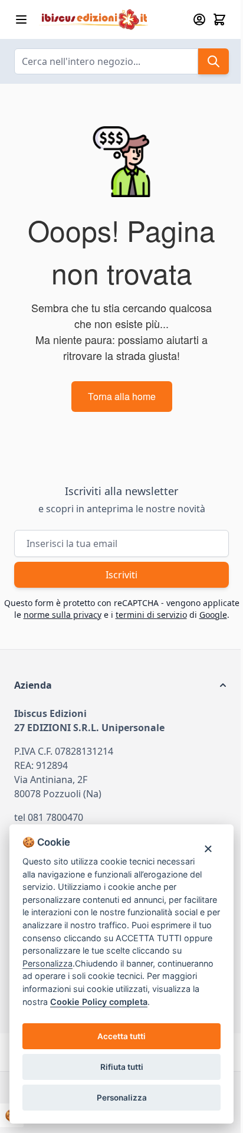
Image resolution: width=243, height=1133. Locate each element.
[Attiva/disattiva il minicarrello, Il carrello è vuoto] (219, 19)
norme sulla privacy (62, 614)
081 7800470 (55, 817)
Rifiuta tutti (121, 1067)
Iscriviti (121, 574)
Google (213, 614)
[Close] (208, 848)
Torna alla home (122, 396)
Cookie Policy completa (98, 1002)
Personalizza (122, 1097)
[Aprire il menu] (21, 19)
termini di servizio (151, 614)
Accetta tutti (121, 1036)
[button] (121, 685)
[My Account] (199, 19)
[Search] (213, 61)
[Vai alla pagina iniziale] (109, 19)
